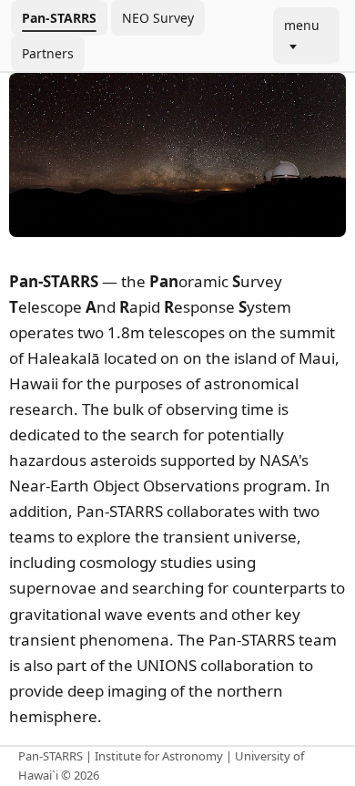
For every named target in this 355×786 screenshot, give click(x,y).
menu (302, 25)
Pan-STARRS (59, 17)
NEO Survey (158, 17)
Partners (48, 53)
